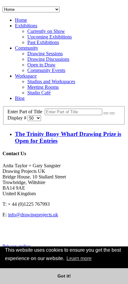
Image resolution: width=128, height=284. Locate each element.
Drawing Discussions (48, 59)
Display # (17, 117)
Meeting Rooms (43, 87)
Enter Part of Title (26, 111)
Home (21, 20)
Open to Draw (41, 64)
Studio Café (39, 92)
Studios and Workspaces (51, 81)
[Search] (105, 113)
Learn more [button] (79, 258)
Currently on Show (46, 31)
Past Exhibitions (43, 42)
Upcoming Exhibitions (49, 36)
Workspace (26, 76)
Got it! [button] (64, 275)
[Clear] (112, 113)
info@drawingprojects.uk (33, 214)
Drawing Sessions (45, 53)
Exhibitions (26, 25)
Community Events (46, 70)
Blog (20, 98)
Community (26, 48)
